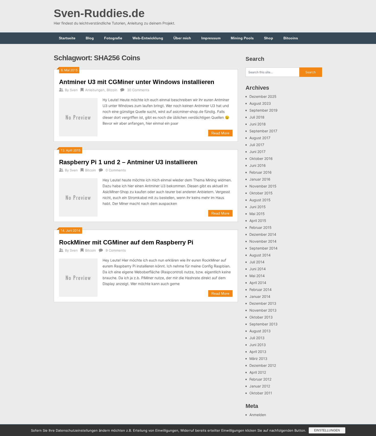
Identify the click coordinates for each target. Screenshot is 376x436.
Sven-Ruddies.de (99, 13)
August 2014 (260, 255)
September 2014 (263, 248)
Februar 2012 (260, 379)
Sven (74, 90)
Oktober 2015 (261, 193)
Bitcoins (290, 38)
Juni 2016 (257, 165)
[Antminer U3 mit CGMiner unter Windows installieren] (78, 116)
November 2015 (263, 186)
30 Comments (138, 90)
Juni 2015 (257, 207)
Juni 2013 (257, 345)
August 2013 (260, 331)
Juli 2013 (256, 338)
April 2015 (257, 220)
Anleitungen (95, 90)
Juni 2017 (257, 151)
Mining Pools (242, 38)
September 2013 (263, 324)
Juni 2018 (257, 124)
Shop (268, 38)
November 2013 (263, 310)
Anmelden (257, 415)
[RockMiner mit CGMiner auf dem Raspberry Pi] (78, 277)
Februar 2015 (260, 227)
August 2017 (259, 138)
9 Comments (116, 250)
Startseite (67, 38)
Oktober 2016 (261, 158)
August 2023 (260, 103)
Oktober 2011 (260, 393)
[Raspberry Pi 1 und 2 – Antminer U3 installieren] (78, 197)
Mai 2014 (257, 276)
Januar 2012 (259, 386)
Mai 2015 (257, 213)
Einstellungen (327, 430)
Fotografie (113, 38)
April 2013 (257, 351)
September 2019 (263, 110)
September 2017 (263, 131)
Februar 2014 (260, 289)
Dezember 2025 (263, 96)
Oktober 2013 (261, 317)
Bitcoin (112, 90)
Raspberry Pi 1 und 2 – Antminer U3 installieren (128, 162)
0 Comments (116, 170)
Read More (220, 133)
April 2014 (257, 282)
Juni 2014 (257, 269)
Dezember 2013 (262, 303)
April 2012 (257, 372)
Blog (90, 38)
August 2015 (260, 200)
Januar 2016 (259, 179)
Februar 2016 (260, 172)
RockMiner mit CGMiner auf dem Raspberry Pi (126, 242)
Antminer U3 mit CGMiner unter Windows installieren (136, 81)
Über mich (182, 38)
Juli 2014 (256, 262)
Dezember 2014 (262, 234)
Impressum (210, 38)
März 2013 (258, 358)
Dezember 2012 (262, 365)
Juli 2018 (256, 117)
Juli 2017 (256, 145)
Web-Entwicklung (147, 38)
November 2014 (263, 241)
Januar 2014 (259, 296)
